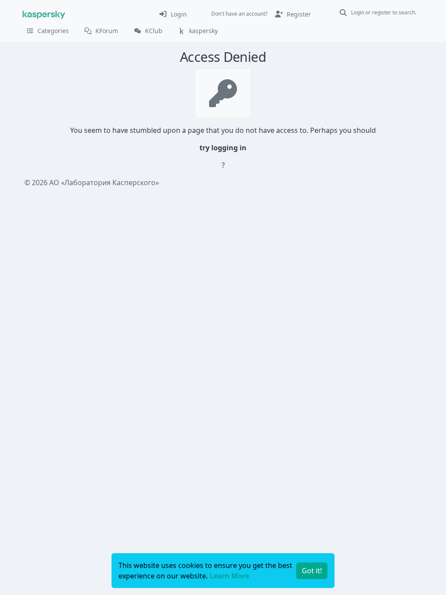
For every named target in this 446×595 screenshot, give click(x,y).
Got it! (312, 570)
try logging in (223, 147)
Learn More (229, 576)
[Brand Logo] (44, 14)
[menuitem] (172, 14)
